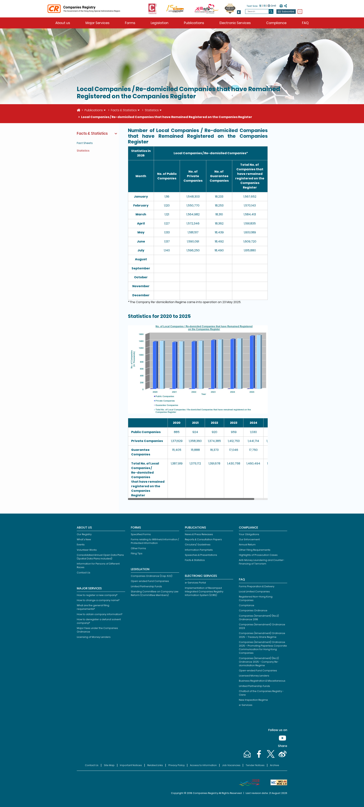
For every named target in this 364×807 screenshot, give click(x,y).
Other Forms (138, 548)
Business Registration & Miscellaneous (262, 680)
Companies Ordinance (253, 610)
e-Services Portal (195, 582)
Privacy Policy (176, 765)
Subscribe (288, 11)
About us (62, 23)
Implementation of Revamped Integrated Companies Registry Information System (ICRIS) (204, 591)
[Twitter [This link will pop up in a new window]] (270, 757)
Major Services (97, 23)
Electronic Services (235, 23)
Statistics (152, 110)
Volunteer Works (87, 549)
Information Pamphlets (199, 549)
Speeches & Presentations (201, 555)
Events (81, 544)
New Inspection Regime (253, 699)
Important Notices (131, 765)
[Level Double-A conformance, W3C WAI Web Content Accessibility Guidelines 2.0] (277, 782)
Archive (274, 765)
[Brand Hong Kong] (247, 782)
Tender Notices (255, 765)
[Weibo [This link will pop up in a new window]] (281, 757)
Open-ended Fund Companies (150, 581)
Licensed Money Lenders (254, 675)
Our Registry (84, 534)
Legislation (159, 23)
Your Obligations (249, 534)
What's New (84, 539)
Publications (194, 23)
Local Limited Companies (254, 591)
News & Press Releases (199, 534)
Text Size (252, 6)
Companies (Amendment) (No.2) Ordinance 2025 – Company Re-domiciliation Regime (259, 662)
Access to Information (203, 765)
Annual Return (247, 544)
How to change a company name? (98, 600)
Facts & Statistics (124, 110)
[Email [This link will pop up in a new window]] (247, 757)
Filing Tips (136, 553)
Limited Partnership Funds (146, 586)
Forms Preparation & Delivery (256, 586)
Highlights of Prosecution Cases (258, 555)
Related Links (155, 765)
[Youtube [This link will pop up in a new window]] (281, 742)
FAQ (305, 23)
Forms (130, 23)
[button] (239, 12)
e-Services (245, 705)
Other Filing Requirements (254, 549)
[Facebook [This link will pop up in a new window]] (258, 757)
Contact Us (83, 572)
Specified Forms (141, 534)
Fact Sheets (85, 143)
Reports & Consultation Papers (203, 539)
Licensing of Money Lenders (94, 637)
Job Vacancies (231, 765)
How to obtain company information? (99, 614)
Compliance (276, 23)
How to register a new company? (97, 595)
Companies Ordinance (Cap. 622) (151, 576)
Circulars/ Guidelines (197, 544)
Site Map (109, 765)
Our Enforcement (249, 539)
